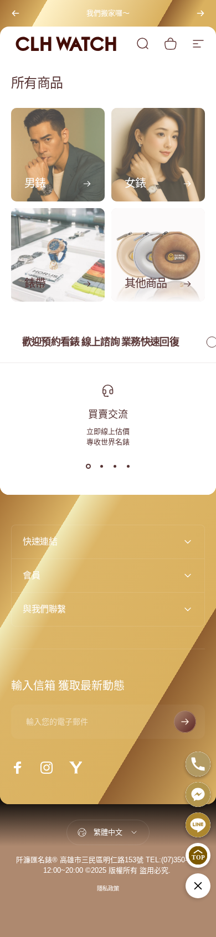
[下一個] (200, 13)
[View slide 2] (101, 466)
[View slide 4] (128, 466)
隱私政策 (108, 889)
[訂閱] (185, 722)
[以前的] (15, 13)
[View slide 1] (88, 466)
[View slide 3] (114, 466)
